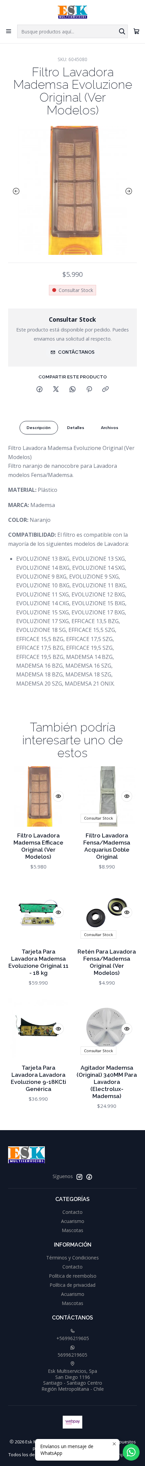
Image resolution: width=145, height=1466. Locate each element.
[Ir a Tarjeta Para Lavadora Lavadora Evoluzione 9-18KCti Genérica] (38, 1028)
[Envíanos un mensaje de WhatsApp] (131, 1452)
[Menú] (8, 31)
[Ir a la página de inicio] (72, 12)
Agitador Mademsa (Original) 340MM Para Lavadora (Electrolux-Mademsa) (107, 1081)
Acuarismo (72, 1221)
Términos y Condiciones (72, 1257)
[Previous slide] (15, 191)
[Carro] (136, 31)
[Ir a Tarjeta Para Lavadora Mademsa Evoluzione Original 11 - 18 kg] (38, 912)
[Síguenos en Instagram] (79, 1176)
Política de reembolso (72, 1276)
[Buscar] (122, 31)
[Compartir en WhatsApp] (72, 389)
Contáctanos (76, 352)
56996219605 (72, 1355)
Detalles (75, 427)
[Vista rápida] (58, 796)
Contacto (72, 1212)
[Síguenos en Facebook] (89, 1176)
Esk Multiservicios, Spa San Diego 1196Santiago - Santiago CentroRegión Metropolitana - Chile (72, 1380)
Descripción (39, 427)
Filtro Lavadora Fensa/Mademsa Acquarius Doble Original (106, 846)
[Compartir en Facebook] (39, 389)
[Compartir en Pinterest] (89, 389)
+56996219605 (72, 1338)
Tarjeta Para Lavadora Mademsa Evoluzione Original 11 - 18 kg (38, 962)
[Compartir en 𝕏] (56, 389)
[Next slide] (130, 191)
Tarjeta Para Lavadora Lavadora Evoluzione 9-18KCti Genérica (38, 1078)
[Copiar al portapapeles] (105, 389)
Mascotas (72, 1230)
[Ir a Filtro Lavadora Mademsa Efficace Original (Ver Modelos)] (38, 796)
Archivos (109, 427)
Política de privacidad (72, 1285)
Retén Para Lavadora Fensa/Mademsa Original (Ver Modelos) (107, 962)
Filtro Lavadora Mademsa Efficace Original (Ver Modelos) (38, 846)
